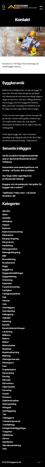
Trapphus (7, 431)
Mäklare (6, 335)
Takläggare (8, 418)
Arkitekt (6, 218)
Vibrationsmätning (11, 445)
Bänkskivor (7, 235)
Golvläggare (8, 307)
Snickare (6, 397)
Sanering (6, 390)
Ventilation (7, 442)
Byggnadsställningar (12, 273)
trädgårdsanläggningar (14, 428)
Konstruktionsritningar (13, 328)
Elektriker (7, 283)
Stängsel (6, 407)
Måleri (5, 342)
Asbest (5, 225)
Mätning (6, 356)
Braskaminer (8, 263)
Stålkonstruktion (10, 400)
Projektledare (9, 369)
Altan (5, 214)
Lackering (7, 331)
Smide (5, 393)
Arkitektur (7, 221)
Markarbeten (8, 345)
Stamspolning (9, 404)
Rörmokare (8, 383)
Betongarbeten (9, 249)
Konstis (6, 325)
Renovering (8, 373)
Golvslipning (8, 311)
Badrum (6, 228)
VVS (4, 449)
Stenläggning (9, 411)
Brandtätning (9, 259)
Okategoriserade (10, 359)
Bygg (5, 266)
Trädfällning (8, 424)
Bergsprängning (10, 238)
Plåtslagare (8, 362)
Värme (5, 438)
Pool (4, 366)
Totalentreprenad (11, 421)
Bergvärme (8, 242)
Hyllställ (6, 318)
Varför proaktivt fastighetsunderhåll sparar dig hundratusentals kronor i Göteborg (20, 158)
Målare (5, 338)
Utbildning (7, 435)
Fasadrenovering (11, 287)
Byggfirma (7, 269)
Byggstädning (9, 276)
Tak (4, 414)
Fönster (6, 300)
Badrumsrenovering (12, 232)
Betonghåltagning (11, 252)
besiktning (7, 245)
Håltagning (7, 314)
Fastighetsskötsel (11, 294)
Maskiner (7, 349)
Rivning (6, 376)
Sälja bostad (8, 387)
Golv (4, 304)
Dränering (7, 280)
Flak (4, 297)
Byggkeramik (15, 462)
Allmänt (6, 211)
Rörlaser (6, 380)
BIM (4, 256)
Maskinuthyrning (10, 352)
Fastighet (7, 290)
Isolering (6, 321)
